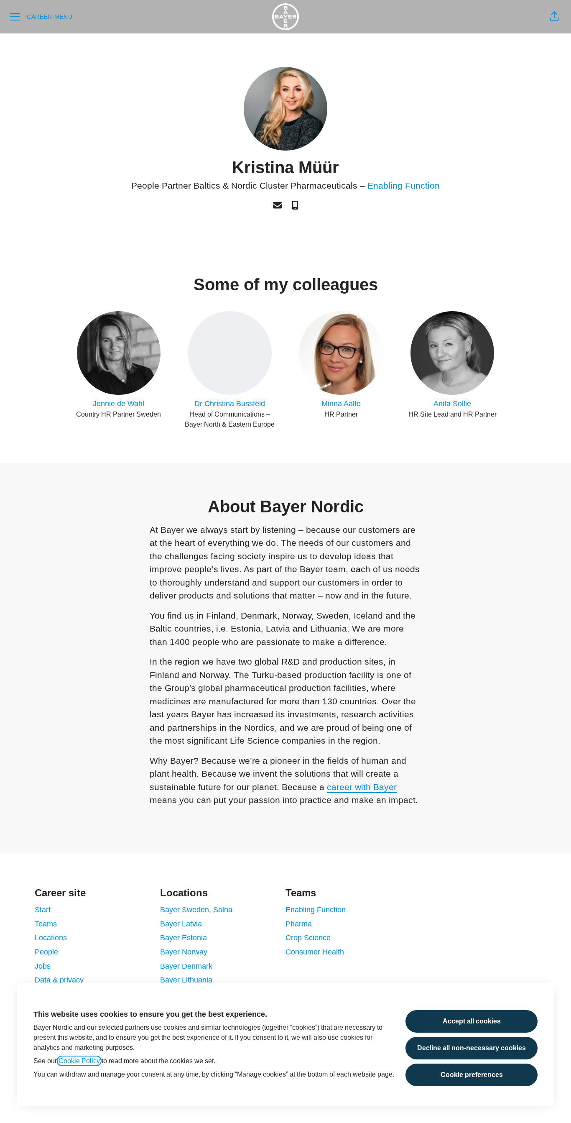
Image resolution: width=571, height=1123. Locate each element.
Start (43, 910)
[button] (554, 16)
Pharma (299, 924)
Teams (46, 924)
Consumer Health (315, 952)
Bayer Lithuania (186, 980)
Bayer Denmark (186, 966)
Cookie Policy (79, 1060)
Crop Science (308, 938)
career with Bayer (362, 787)
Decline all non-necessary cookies (471, 1047)
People (46, 952)
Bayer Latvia (181, 924)
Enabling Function (403, 185)
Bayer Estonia (183, 938)
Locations (51, 938)
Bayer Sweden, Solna (196, 910)
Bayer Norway (183, 952)
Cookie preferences (472, 1074)
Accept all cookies (472, 1021)
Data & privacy (59, 980)
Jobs (43, 966)
